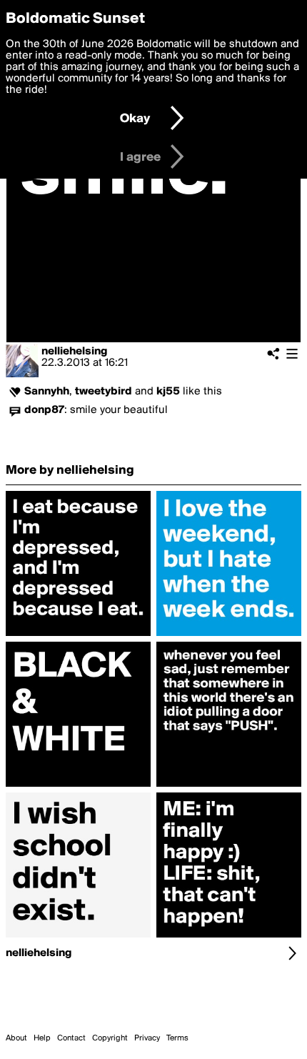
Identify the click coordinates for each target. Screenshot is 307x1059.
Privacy (147, 1038)
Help (42, 1038)
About (16, 1038)
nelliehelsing (74, 351)
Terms (177, 1038)
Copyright (110, 1038)
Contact (71, 1038)
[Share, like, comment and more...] (78, 636)
